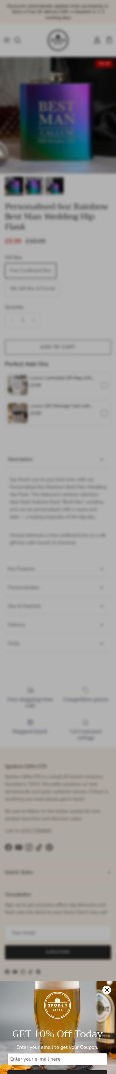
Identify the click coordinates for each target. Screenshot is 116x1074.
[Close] (106, 990)
